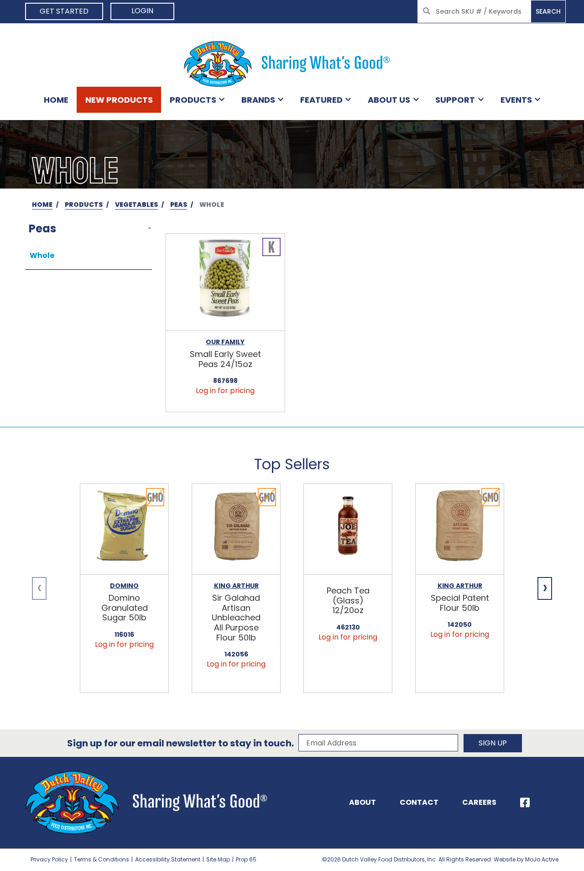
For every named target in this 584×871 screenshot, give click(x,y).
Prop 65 (246, 859)
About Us (389, 99)
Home (56, 99)
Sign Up (493, 743)
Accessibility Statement (167, 859)
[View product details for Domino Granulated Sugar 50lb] (124, 529)
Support (455, 99)
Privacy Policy (49, 859)
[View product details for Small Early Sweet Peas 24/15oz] (225, 282)
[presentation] (39, 588)
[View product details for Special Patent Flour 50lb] (460, 529)
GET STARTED (64, 11)
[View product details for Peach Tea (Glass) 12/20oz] (348, 529)
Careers (479, 802)
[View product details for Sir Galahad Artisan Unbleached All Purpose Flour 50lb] (236, 529)
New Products (119, 99)
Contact (419, 802)
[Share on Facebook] (525, 802)
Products (193, 99)
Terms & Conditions (101, 859)
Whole (42, 255)
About (362, 802)
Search (548, 11)
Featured (321, 99)
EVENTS (516, 99)
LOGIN (142, 10)
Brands (258, 99)
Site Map (218, 859)
